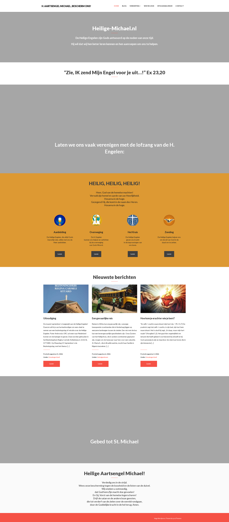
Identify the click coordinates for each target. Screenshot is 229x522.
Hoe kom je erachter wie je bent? (157, 318)
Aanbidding (60, 232)
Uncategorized (54, 357)
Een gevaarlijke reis (102, 318)
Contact (179, 6)
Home (116, 6)
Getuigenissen (102, 357)
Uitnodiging (49, 318)
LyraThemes (177, 518)
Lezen (60, 254)
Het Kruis (133, 232)
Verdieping (135, 6)
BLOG (124, 6)
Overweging (96, 232)
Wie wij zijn (149, 6)
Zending (169, 232)
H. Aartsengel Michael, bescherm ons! (66, 6)
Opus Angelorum (164, 6)
